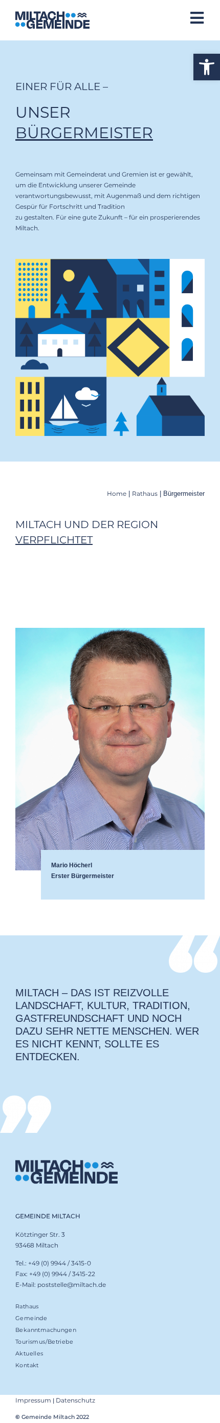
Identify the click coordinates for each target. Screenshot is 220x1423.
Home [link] (116, 493)
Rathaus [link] (145, 493)
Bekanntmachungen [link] (45, 1329)
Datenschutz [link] (75, 1400)
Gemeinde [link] (31, 1318)
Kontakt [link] (27, 1365)
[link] (206, 67)
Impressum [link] (33, 1400)
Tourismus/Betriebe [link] (44, 1341)
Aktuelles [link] (29, 1353)
